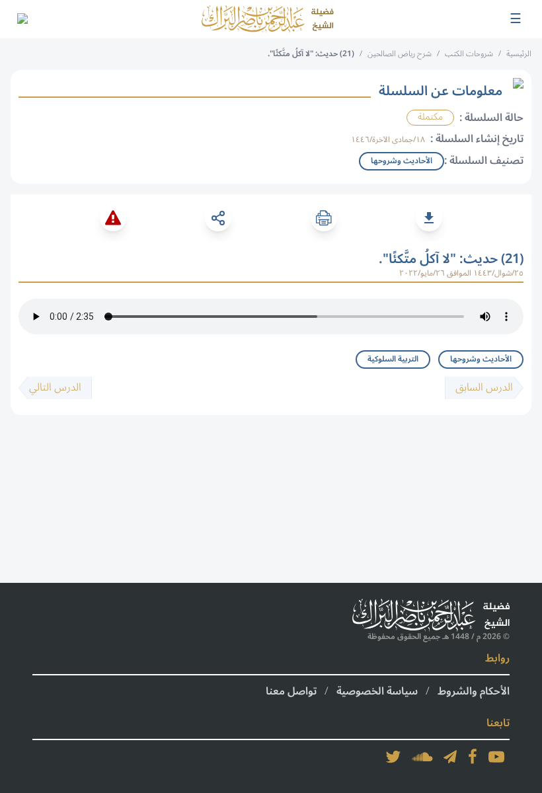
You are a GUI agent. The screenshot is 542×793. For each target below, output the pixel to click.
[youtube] (496, 757)
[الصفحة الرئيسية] (268, 19)
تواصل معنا (291, 691)
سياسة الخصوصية (377, 691)
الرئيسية (518, 54)
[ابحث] (22, 19)
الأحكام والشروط (474, 691)
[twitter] (393, 756)
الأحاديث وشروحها (481, 359)
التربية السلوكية (393, 359)
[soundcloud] (422, 757)
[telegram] (450, 756)
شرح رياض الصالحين (400, 54)
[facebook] (472, 757)
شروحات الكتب (469, 54)
